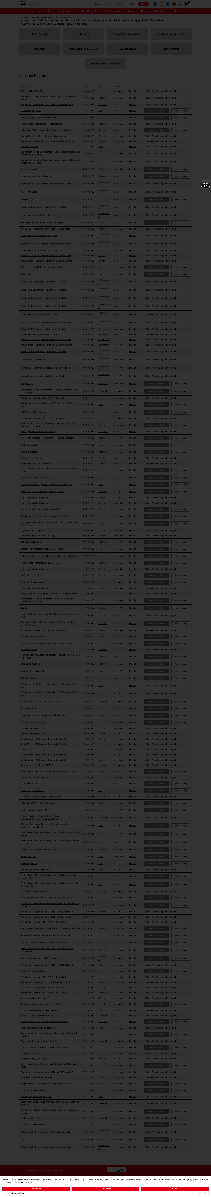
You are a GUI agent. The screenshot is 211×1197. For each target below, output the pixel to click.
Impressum (191, 1193)
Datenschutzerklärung (202, 1193)
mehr (174, 1188)
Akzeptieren (105, 1188)
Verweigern (36, 1188)
